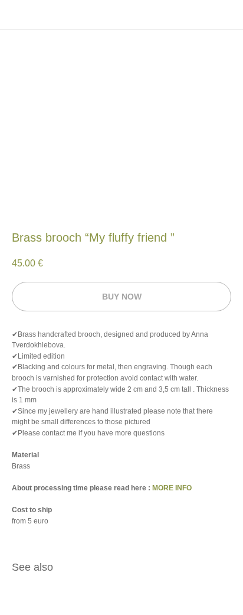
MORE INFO (172, 488)
